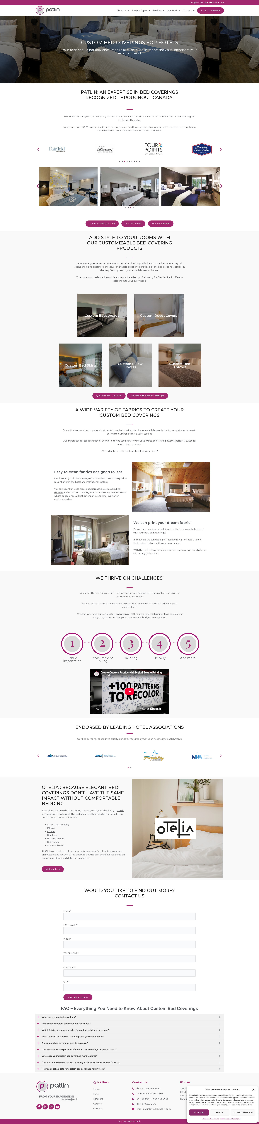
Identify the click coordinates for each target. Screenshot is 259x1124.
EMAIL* (67, 939)
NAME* (67, 911)
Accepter (199, 1112)
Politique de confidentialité (230, 1119)
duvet (104, 489)
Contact (187, 10)
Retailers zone (212, 2)
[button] (253, 1089)
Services (157, 10)
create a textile (193, 539)
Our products (196, 2)
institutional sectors (96, 482)
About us (122, 10)
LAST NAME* (70, 925)
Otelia (120, 810)
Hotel (96, 1094)
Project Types (139, 10)
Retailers (98, 1099)
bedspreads (93, 489)
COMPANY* (69, 967)
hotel (78, 482)
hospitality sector (131, 120)
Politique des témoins (211, 1119)
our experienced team (145, 593)
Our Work (172, 10)
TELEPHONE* (71, 953)
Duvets (51, 831)
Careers (97, 1103)
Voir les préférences (242, 1112)
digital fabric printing (171, 539)
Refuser (220, 1112)
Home (96, 1089)
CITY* (66, 982)
